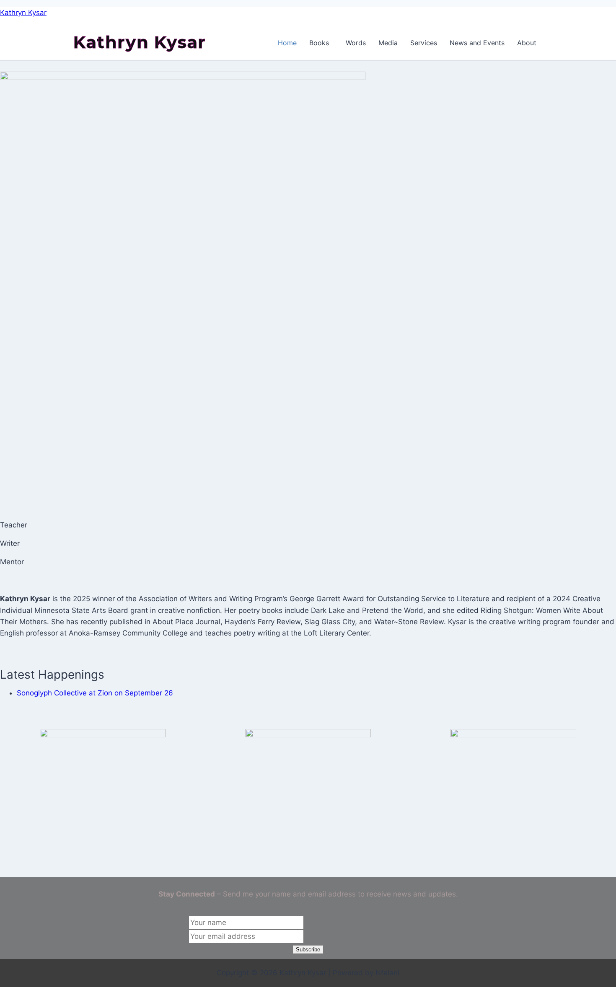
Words (356, 43)
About (526, 43)
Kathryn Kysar (23, 12)
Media (388, 43)
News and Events (477, 43)
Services (423, 43)
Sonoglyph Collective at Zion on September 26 (95, 693)
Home (287, 43)
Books (319, 43)
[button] (321, 43)
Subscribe (308, 949)
